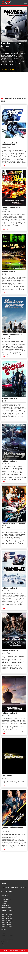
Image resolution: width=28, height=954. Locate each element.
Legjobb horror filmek (6, 922)
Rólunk (3, 933)
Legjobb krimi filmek (6, 916)
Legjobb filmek (5, 897)
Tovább (4, 165)
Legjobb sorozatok (6, 899)
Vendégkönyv (4, 941)
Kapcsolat (3, 943)
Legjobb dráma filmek (6, 918)
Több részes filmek (6, 907)
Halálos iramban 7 (9, 461)
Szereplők (3, 903)
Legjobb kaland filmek (7, 920)
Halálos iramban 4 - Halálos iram (13, 524)
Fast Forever (7, 776)
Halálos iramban (8, 272)
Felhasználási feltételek (7, 939)
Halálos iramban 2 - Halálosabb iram (10, 144)
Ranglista (3, 945)
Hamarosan (4, 901)
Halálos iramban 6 (9, 398)
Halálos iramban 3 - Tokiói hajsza (12, 208)
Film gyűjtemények (7, 69)
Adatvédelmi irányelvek (7, 935)
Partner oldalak (5, 937)
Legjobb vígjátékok (6, 924)
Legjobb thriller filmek (6, 926)
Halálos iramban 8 (9, 588)
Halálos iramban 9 (9, 713)
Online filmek (4, 895)
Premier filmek (5, 905)
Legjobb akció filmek (6, 914)
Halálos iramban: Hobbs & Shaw (12, 828)
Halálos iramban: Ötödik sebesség (12, 335)
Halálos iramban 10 (10, 651)
